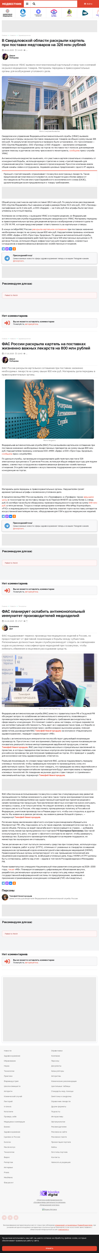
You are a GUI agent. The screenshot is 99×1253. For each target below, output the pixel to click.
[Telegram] (3, 248)
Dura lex (7, 1142)
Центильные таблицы (60, 1086)
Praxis (6, 1172)
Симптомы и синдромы (61, 1096)
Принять (49, 1248)
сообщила (74, 150)
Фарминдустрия (11, 1081)
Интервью (8, 1167)
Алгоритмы (56, 1076)
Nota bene (8, 1111)
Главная (4, 35)
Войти (89, 4)
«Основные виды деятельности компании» (49, 1202)
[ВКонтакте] (10, 248)
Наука (6, 1066)
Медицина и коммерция (14, 1122)
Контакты (55, 1157)
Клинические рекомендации (64, 1081)
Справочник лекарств (61, 1101)
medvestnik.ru (63, 1229)
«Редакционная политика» (49, 1205)
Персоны (8, 890)
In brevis (7, 1106)
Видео (7, 1157)
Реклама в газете (59, 1137)
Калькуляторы (57, 1071)
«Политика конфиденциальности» (50, 1200)
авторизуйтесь (31, 324)
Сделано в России (12, 1137)
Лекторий (8, 1101)
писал (11, 869)
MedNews (8, 1177)
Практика (8, 1076)
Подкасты (55, 1111)
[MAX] (7, 248)
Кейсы (54, 1147)
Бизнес (7, 1127)
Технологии (22, 606)
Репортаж (8, 1162)
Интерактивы (57, 1117)
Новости (13, 35)
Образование (10, 1061)
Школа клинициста (12, 1086)
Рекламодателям (59, 1127)
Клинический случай (13, 1096)
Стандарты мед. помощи (62, 1091)
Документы (56, 1066)
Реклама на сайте (59, 1132)
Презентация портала (61, 1142)
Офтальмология (58, 1122)
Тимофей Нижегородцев (48, 730)
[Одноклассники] (14, 248)
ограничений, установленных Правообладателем (73, 1225)
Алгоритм (8, 1091)
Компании (55, 1056)
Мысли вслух (9, 1147)
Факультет (9, 1183)
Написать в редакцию (61, 1162)
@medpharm (18, 261)
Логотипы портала (59, 1152)
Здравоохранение (24, 35)
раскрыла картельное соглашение (49, 229)
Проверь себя (10, 1117)
